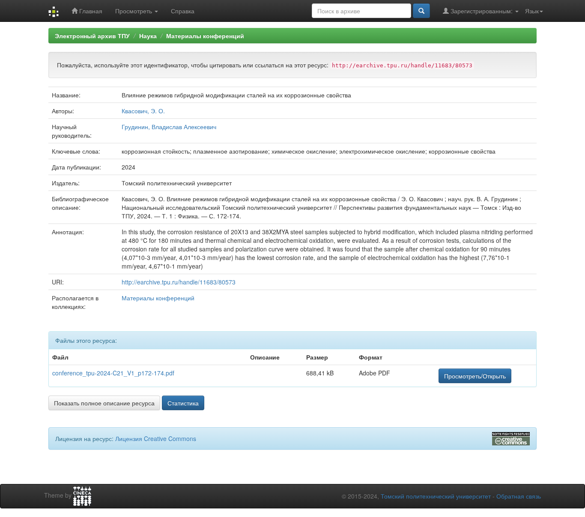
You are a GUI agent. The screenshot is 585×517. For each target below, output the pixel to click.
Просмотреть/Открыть (475, 376)
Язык (532, 10)
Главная (90, 10)
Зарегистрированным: (481, 10)
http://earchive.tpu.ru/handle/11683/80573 (179, 282)
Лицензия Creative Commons (155, 438)
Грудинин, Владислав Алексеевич (169, 126)
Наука (148, 35)
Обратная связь (518, 496)
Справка (182, 10)
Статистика (183, 403)
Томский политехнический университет (436, 496)
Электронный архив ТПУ (92, 35)
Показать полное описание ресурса (104, 403)
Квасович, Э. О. (143, 110)
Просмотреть (134, 10)
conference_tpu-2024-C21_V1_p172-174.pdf (113, 373)
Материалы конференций (205, 35)
